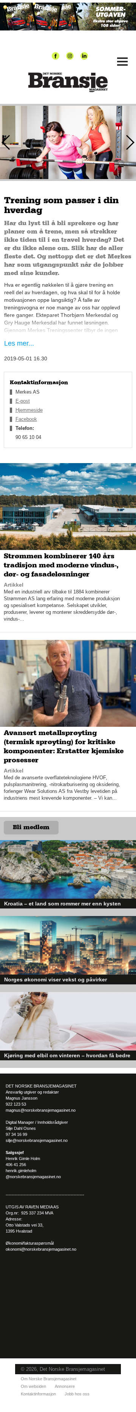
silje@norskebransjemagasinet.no (37, 1140)
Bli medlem (31, 827)
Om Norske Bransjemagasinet (48, 1378)
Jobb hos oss (77, 1394)
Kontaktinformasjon (38, 1394)
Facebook (26, 419)
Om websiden (33, 1386)
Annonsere (65, 1386)
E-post (22, 401)
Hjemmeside (29, 410)
